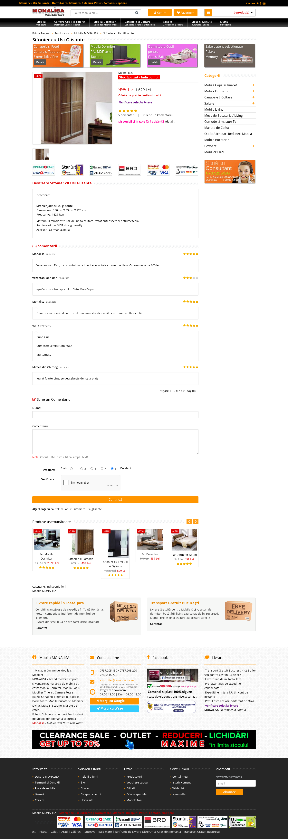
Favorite (186, 13)
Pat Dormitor (149, 554)
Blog (83, 782)
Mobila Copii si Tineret (220, 85)
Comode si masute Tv (220, 121)
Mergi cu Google (112, 701)
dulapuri (66, 509)
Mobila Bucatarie (216, 140)
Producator (62, 33)
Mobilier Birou (214, 152)
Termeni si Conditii (47, 782)
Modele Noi (134, 800)
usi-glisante (94, 509)
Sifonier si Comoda (81, 559)
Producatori (134, 776)
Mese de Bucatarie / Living (223, 115)
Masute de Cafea (216, 128)
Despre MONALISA (47, 776)
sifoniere (79, 509)
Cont (160, 13)
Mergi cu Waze (111, 708)
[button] (195, 521)
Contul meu (180, 776)
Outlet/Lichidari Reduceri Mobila (228, 134)
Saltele (209, 103)
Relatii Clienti (89, 776)
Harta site (87, 800)
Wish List (178, 788)
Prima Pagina (41, 33)
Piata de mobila (45, 788)
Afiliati (131, 788)
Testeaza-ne (215, 62)
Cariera (39, 800)
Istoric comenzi (182, 782)
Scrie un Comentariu (159, 115)
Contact (86, 788)
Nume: (36, 408)
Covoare (210, 146)
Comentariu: (40, 426)
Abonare (229, 792)
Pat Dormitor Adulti (184, 555)
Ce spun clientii (91, 794)
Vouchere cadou (137, 782)
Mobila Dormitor (216, 91)
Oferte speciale (137, 794)
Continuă (115, 499)
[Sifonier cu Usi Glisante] (72, 108)
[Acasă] (48, 14)
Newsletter (179, 794)
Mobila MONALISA (86, 33)
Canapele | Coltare (218, 97)
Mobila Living (214, 109)
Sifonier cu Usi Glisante (118, 33)
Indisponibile (55, 586)
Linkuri (39, 794)
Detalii (40, 62)
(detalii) (170, 121)
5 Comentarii (126, 115)
